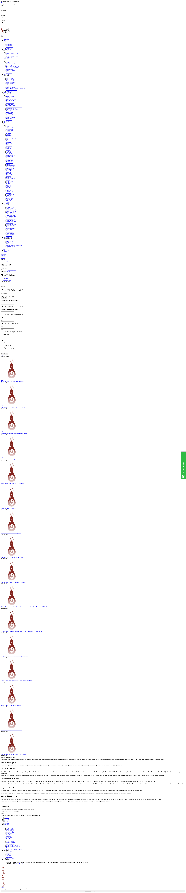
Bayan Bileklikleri (10, 82)
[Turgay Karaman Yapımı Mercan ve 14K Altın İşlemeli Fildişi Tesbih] (11, 679)
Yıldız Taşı (8, 197)
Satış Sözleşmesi (10, 844)
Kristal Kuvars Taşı (10, 159)
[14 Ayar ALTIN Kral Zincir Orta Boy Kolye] (11, 531)
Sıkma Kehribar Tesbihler (12, 109)
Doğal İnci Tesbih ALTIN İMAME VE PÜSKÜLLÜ (13, 582)
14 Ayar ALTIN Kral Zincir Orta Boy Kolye (11, 533)
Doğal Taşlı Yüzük (10, 234)
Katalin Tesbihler (10, 103)
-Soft (86, 891)
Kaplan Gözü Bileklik (11, 210)
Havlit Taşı (8, 148)
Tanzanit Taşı (9, 189)
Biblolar (8, 242)
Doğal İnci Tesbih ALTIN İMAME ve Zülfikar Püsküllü (13, 754)
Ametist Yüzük (9, 232)
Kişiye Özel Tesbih (10, 117)
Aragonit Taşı (9, 130)
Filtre (2, 355)
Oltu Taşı (8, 173)
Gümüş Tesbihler (10, 100)
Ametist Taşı (9, 131)
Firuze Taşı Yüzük (10, 230)
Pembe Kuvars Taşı (10, 178)
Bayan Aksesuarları (10, 86)
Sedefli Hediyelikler (11, 246)
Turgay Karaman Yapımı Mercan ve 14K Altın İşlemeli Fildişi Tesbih (16, 680)
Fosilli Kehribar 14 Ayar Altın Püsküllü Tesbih (11, 730)
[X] (4, 820)
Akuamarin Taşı (10, 127)
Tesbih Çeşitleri (7, 92)
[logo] (93, 30)
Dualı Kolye (9, 45)
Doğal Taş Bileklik (10, 225)
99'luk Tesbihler (10, 96)
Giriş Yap (3, 256)
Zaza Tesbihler (9, 112)
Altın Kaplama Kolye (11, 224)
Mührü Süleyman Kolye (12, 54)
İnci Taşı (8, 150)
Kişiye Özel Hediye (10, 243)
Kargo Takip (3, 255)
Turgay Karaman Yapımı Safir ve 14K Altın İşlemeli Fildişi (14, 656)
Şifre (2, 267)
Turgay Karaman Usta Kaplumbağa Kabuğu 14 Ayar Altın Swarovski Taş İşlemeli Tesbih (21, 631)
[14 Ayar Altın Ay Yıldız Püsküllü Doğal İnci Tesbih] (11, 482)
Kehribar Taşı (9, 156)
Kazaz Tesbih (9, 116)
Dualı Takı (5, 40)
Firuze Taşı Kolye (10, 219)
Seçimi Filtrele (4, 353)
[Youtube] (6, 822)
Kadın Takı (6, 74)
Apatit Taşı (8, 133)
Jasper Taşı (8, 151)
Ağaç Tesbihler (9, 113)
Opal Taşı (8, 177)
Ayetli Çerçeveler (10, 241)
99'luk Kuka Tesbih (10, 118)
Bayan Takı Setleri (10, 83)
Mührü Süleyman (7, 49)
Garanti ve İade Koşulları (12, 845)
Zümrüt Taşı (9, 200)
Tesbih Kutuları (10, 110)
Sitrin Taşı (8, 187)
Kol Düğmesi (9, 69)
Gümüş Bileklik (10, 212)
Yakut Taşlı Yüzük (10, 215)
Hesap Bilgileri (6, 250)
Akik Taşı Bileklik (10, 228)
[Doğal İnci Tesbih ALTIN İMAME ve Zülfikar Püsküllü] (11, 753)
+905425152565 (19, 863)
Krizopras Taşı (9, 160)
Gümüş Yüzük (9, 213)
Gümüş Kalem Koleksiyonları (13, 66)
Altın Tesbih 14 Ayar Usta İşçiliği (8, 508)
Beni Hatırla (5, 270)
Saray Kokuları (6, 121)
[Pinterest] (6, 818)
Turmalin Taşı (9, 191)
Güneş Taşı (9, 144)
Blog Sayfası (9, 857)
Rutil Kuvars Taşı (10, 183)
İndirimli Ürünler (10, 858)
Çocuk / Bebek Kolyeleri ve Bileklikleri (15, 88)
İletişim (5, 251)
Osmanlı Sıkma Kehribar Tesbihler (14, 107)
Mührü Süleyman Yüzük (12, 53)
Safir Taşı (8, 185)
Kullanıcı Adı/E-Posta (6, 264)
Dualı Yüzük (9, 44)
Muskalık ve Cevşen (11, 70)
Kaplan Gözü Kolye (11, 221)
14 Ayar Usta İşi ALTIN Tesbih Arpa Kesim (11, 705)
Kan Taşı (8, 157)
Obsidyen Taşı (9, 174)
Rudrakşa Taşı (9, 181)
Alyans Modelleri (10, 84)
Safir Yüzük (9, 229)
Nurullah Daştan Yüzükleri (12, 67)
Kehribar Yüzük (10, 207)
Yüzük (8, 62)
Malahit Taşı (9, 169)
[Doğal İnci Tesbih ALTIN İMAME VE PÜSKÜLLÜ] (11, 581)
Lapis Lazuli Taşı (10, 168)
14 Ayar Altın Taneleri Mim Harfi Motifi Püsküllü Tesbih (14, 433)
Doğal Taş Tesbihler (11, 99)
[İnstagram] (6, 824)
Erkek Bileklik (9, 65)
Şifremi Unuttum (12, 270)
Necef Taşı (8, 172)
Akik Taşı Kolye (10, 220)
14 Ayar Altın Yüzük (11, 216)
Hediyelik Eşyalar (7, 237)
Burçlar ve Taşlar (10, 832)
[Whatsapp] (6, 823)
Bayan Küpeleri (10, 80)
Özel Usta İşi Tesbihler (11, 108)
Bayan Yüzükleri (10, 78)
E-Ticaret (89, 891)
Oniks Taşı (8, 176)
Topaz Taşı (8, 190)
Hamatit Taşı (9, 147)
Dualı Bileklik (9, 47)
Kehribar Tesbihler (10, 104)
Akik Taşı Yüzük (10, 233)
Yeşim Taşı (8, 195)
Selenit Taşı (9, 161)
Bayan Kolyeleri (10, 79)
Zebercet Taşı (9, 198)
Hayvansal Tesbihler (11, 101)
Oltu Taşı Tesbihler (10, 105)
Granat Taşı (9, 143)
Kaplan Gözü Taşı (10, 155)
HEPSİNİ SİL (4, 297)
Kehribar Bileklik (10, 226)
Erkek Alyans (9, 71)
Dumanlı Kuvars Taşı (11, 138)
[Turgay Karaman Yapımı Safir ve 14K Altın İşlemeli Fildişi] (11, 654)
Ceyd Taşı (8, 135)
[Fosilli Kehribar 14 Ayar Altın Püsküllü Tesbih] (11, 728)
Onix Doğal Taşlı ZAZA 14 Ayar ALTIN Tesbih (12, 557)
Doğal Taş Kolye (10, 217)
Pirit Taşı (8, 180)
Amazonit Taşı (9, 129)
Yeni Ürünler (6, 39)
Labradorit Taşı (9, 163)
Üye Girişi (5, 261)
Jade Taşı (8, 152)
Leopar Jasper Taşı (10, 165)
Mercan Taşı (9, 170)
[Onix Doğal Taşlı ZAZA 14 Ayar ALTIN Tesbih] (11, 556)
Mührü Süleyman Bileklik (12, 56)
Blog (4, 249)
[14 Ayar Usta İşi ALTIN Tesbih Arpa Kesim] (11, 704)
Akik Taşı (8, 126)
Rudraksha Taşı (10, 182)
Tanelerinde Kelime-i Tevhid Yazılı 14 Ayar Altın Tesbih (13, 407)
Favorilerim (3, 254)
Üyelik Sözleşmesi (10, 842)
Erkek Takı (6, 58)
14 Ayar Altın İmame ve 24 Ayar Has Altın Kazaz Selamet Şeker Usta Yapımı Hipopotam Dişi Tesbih (24, 606)
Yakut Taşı (8, 193)
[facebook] (6, 819)
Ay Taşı (8, 134)
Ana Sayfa (8, 853)
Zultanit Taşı (9, 199)
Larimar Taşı (9, 164)
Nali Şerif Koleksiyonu (11, 90)
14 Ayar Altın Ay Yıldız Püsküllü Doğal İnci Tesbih (12, 483)
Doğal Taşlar (6, 122)
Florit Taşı (8, 142)
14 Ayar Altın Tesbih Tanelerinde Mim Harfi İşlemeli (13, 381)
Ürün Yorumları (10, 847)
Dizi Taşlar (8, 137)
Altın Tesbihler (9, 97)
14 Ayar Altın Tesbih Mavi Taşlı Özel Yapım (11, 459)
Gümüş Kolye (9, 223)
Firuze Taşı (8, 140)
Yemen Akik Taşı (10, 194)
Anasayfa (5, 278)
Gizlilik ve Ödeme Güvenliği (13, 846)
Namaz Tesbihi (9, 114)
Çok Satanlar (6, 203)
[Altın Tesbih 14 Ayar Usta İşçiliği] (11, 507)
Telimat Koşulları (10, 841)
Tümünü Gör (9, 48)
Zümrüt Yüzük (9, 208)
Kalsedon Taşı (9, 153)
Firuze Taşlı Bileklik (11, 211)
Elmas (7, 139)
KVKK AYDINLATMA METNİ (14, 849)
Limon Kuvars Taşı (10, 167)
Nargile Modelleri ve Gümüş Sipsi (14, 245)
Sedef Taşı (8, 186)
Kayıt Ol (3, 258)
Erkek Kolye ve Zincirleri (12, 64)
